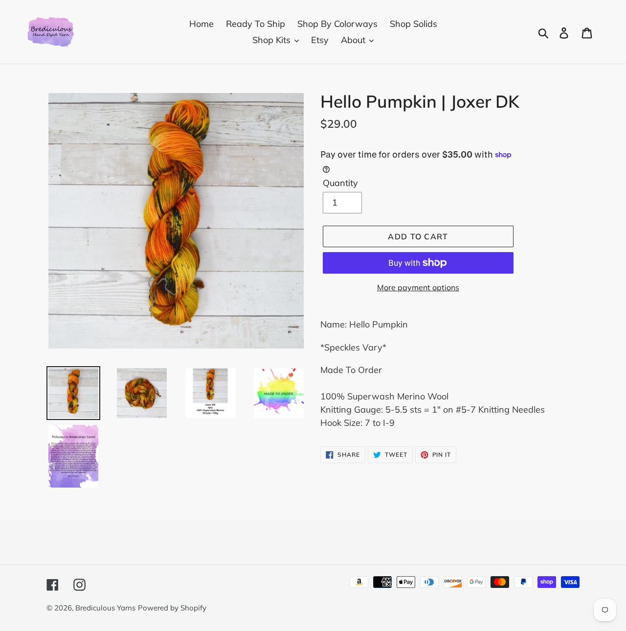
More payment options (418, 287)
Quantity (340, 182)
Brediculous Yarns (105, 607)
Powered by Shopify (172, 607)
